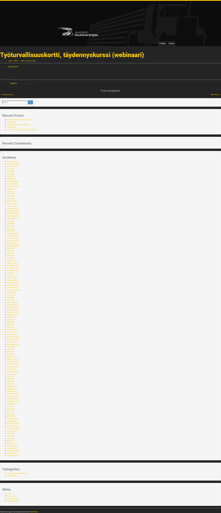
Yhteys (171, 44)
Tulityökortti (11, 122)
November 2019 (13, 310)
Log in (9, 494)
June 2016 (11, 409)
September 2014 (13, 456)
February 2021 (12, 278)
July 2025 (10, 169)
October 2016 (12, 399)
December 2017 (13, 364)
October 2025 (12, 162)
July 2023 (10, 221)
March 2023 (11, 231)
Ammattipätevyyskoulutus (17, 473)
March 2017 (11, 386)
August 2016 (12, 404)
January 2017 (12, 391)
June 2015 (11, 436)
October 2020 (12, 288)
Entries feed (11, 496)
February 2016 (12, 418)
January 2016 (12, 421)
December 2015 (13, 423)
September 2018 (13, 344)
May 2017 (10, 381)
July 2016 (10, 406)
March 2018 (11, 357)
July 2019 (10, 320)
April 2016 (10, 414)
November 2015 (13, 426)
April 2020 (10, 300)
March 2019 (11, 330)
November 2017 (13, 367)
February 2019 (12, 332)
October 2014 (12, 453)
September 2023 (13, 216)
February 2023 (12, 233)
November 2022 (13, 241)
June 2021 (11, 273)
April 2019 (10, 327)
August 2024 (12, 189)
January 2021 (12, 280)
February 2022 (12, 263)
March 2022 (11, 260)
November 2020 (13, 285)
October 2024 (12, 184)
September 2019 (13, 315)
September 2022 (13, 246)
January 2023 (12, 236)
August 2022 (12, 248)
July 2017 (10, 376)
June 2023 (11, 223)
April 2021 (10, 275)
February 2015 (12, 446)
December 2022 (13, 238)
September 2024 (13, 186)
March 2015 (11, 443)
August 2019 (12, 317)
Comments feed (13, 499)
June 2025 (11, 171)
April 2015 (10, 441)
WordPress (33, 512)
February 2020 (12, 302)
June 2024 (11, 194)
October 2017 (12, 369)
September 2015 (13, 428)
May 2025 (10, 174)
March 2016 (11, 416)
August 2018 (12, 347)
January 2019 (12, 334)
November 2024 (13, 181)
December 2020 (13, 283)
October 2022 (12, 243)
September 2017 (13, 371)
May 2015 (10, 438)
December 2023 (13, 209)
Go (30, 102)
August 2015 (12, 431)
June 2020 (11, 295)
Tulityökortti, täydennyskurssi (18, 125)
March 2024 (11, 201)
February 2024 (12, 204)
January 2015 (12, 448)
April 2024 (10, 199)
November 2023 (13, 211)
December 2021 (13, 265)
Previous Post (6, 95)
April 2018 (10, 354)
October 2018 (12, 342)
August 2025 (12, 166)
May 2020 (10, 297)
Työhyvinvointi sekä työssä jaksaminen (21, 130)
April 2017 (10, 384)
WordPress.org (12, 501)
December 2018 (13, 337)
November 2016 (13, 396)
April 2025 (10, 176)
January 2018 (12, 362)
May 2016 (10, 411)
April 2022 (10, 258)
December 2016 (13, 394)
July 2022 (10, 251)
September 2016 (13, 401)
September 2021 (13, 270)
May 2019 (10, 325)
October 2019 (12, 312)
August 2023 (12, 218)
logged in (13, 83)
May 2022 (10, 255)
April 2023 (10, 228)
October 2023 (12, 213)
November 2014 (13, 451)
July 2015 (10, 433)
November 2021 (13, 268)
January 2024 (12, 206)
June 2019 (11, 322)
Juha (22, 61)
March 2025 (11, 179)
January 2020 (12, 305)
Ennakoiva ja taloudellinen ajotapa (19, 120)
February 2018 (12, 359)
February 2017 (12, 389)
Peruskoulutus (13, 67)
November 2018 (13, 339)
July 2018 (10, 349)
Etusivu (162, 44)
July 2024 (10, 191)
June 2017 (11, 379)
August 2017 (12, 374)
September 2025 (13, 164)
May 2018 (10, 352)
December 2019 (13, 307)
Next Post (216, 95)
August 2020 (12, 292)
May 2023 (10, 226)
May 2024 (10, 196)
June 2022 (11, 253)
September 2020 (13, 290)
